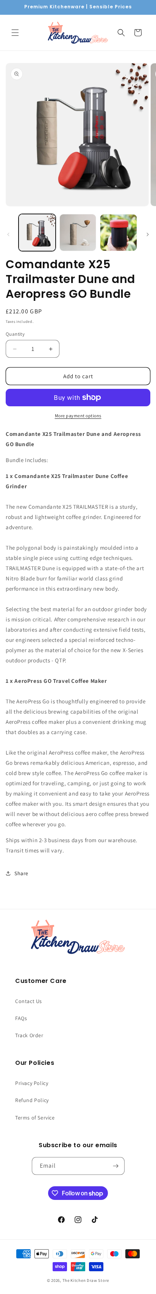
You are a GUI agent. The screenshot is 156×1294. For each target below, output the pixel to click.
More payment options (78, 415)
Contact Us (28, 1001)
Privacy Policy (31, 1083)
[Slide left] (8, 234)
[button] (15, 32)
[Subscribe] (116, 1166)
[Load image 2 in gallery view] (78, 232)
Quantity (15, 334)
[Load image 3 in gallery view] (118, 232)
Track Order (29, 1035)
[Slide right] (147, 234)
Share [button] (21, 873)
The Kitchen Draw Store (85, 1280)
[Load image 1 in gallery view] (37, 232)
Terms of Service (35, 1117)
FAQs (21, 1018)
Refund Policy (32, 1100)
